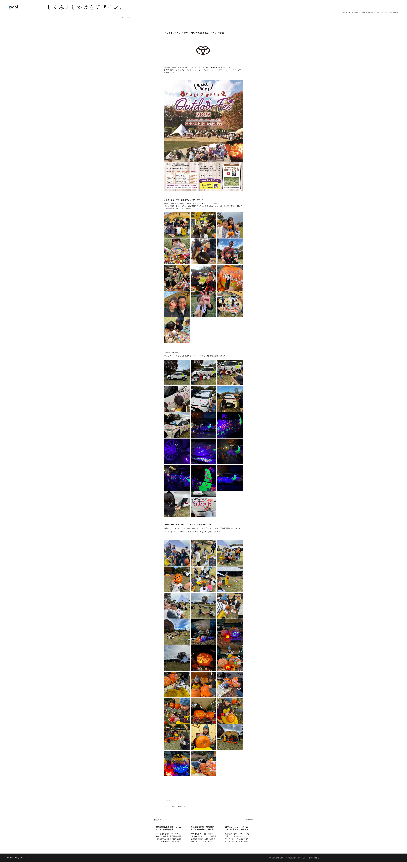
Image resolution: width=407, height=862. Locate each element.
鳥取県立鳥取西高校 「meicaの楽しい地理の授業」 (168, 828)
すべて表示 (249, 819)
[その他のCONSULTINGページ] (374, 12)
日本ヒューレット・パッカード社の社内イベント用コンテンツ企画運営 (237, 828)
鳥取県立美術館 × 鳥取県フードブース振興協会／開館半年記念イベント (203, 828)
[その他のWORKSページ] (359, 12)
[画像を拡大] (177, 225)
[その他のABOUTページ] (349, 12)
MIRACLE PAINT (170, 806)
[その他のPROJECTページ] (386, 12)
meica (168, 800)
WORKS (187, 806)
